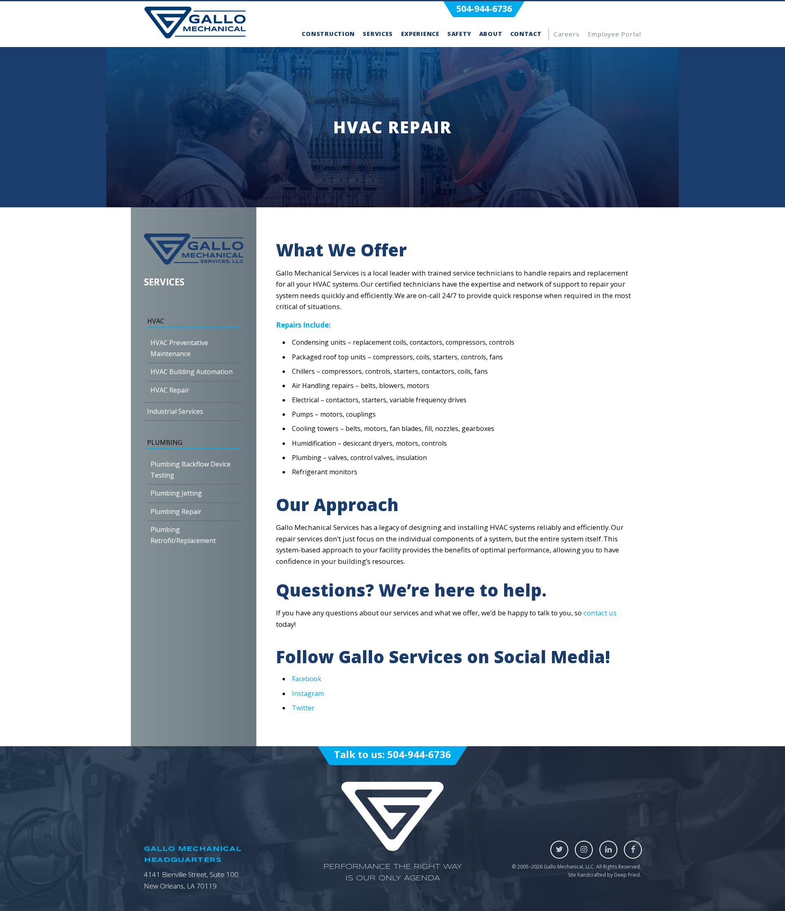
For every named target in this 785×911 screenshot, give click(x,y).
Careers (566, 34)
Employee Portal (614, 34)
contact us (600, 612)
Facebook (306, 678)
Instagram (308, 693)
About (490, 34)
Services (378, 34)
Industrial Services (175, 411)
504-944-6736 (484, 8)
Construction (328, 34)
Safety (459, 34)
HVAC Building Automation (191, 371)
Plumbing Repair (176, 511)
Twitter (303, 707)
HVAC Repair (169, 390)
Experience (420, 34)
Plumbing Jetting (176, 493)
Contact (526, 34)
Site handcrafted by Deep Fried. (604, 874)
